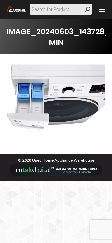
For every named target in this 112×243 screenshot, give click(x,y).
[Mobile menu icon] (102, 9)
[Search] (87, 9)
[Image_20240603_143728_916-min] (56, 102)
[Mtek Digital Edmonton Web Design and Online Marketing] (56, 174)
